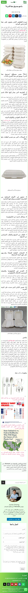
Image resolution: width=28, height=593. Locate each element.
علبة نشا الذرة (22, 30)
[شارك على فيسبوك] (20, 15)
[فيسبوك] (19, 584)
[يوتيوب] (15, 584)
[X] (4, 584)
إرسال (22, 569)
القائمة (4, 2)
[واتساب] (23, 584)
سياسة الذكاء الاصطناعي (13, 591)
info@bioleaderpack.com (11, 578)
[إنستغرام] (8, 584)
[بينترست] (12, 584)
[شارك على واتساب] (6, 15)
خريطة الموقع (5, 591)
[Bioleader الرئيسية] (24, 2)
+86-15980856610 (16, 580)
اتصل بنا (24, 575)
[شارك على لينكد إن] (13, 15)
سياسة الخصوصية (22, 591)
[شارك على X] (16, 15)
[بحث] (3, 482)
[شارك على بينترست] (10, 15)
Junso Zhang (14, 505)
